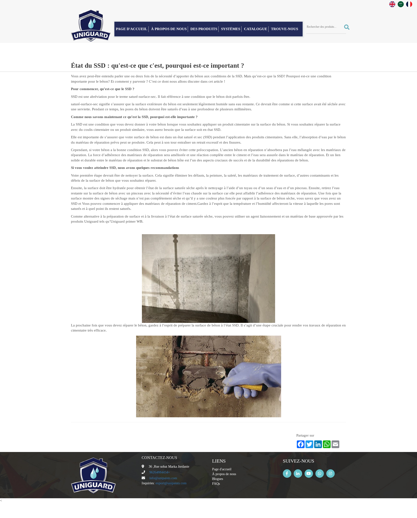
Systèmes (230, 29)
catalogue (255, 29)
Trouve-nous (284, 29)
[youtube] (309, 473)
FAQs (216, 483)
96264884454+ (159, 472)
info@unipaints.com (163, 478)
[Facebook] (287, 473)
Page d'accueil (221, 469)
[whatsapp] (319, 473)
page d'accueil (131, 29)
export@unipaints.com (171, 483)
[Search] (345, 27)
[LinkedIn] (298, 473)
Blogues (217, 479)
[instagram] (330, 473)
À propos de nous (169, 29)
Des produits (203, 29)
